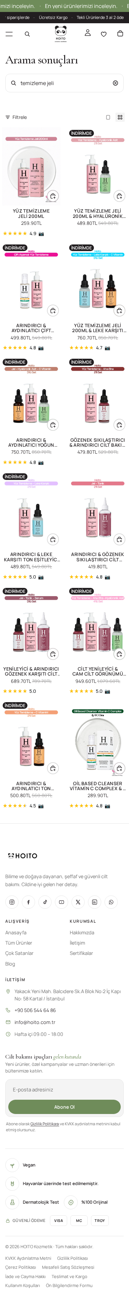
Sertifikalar (81, 953)
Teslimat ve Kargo (69, 1276)
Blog (10, 964)
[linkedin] (94, 902)
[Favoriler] (103, 34)
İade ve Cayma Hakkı (25, 1276)
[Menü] (9, 34)
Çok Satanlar (19, 953)
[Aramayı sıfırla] (115, 83)
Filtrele (20, 117)
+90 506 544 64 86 (35, 1010)
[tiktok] (45, 902)
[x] (78, 902)
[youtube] (61, 902)
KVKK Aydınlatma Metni (28, 1258)
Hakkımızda (82, 932)
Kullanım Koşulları (22, 1285)
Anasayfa (15, 932)
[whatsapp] (111, 902)
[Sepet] (120, 34)
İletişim (77, 943)
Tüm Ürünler (18, 943)
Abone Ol (64, 1107)
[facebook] (28, 902)
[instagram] (12, 902)
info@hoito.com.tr (35, 1022)
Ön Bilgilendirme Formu (69, 1285)
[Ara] (27, 34)
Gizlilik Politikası (44, 1124)
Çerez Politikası (20, 1267)
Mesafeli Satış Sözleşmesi (68, 1267)
